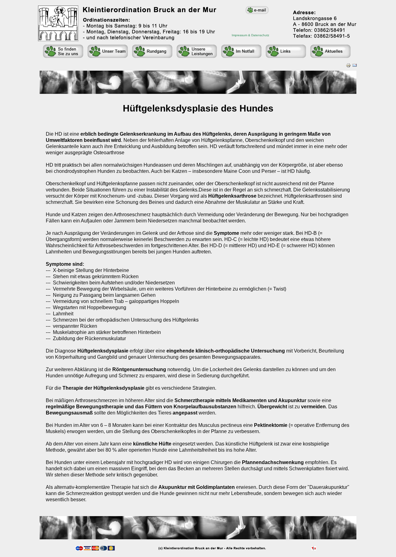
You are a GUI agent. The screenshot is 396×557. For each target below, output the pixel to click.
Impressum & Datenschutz (250, 35)
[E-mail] (354, 63)
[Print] (348, 63)
